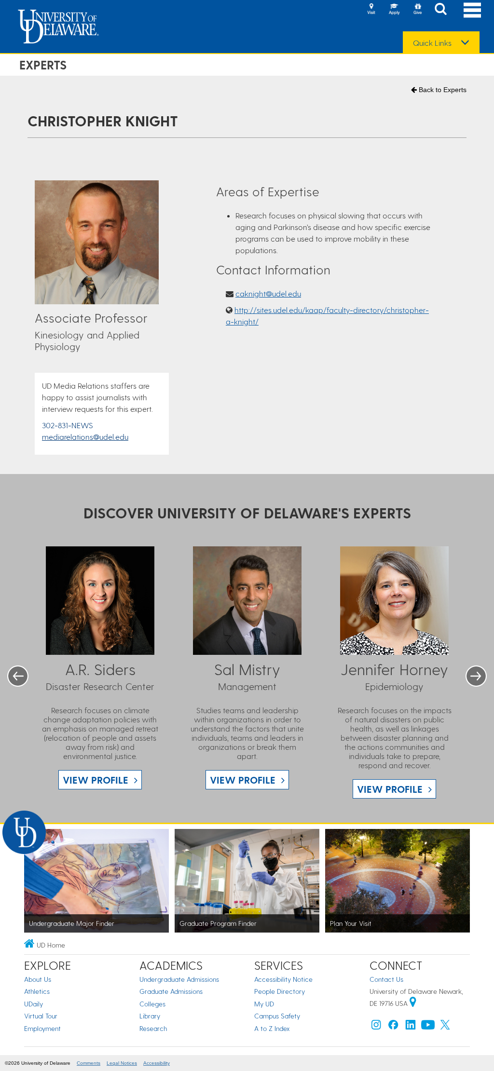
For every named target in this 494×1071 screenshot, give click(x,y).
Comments (88, 1063)
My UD (264, 1004)
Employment (42, 1028)
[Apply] (394, 9)
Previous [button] (17, 676)
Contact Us (386, 979)
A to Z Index (272, 1028)
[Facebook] (393, 1027)
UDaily (33, 1004)
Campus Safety (277, 1016)
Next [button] (476, 676)
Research (153, 1028)
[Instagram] (376, 1027)
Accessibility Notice (283, 979)
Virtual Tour (40, 1016)
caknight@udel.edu (268, 293)
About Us (37, 979)
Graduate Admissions (171, 991)
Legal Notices (122, 1063)
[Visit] (371, 9)
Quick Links (432, 43)
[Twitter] (445, 1027)
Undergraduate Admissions (179, 979)
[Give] (417, 9)
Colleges (152, 1004)
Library (149, 1016)
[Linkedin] (410, 1027)
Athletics (37, 991)
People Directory (279, 991)
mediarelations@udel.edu (85, 436)
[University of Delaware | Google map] (413, 1003)
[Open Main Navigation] (472, 9)
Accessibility (156, 1063)
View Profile (95, 780)
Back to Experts (442, 90)
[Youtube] (428, 1027)
